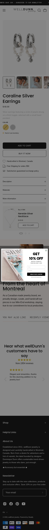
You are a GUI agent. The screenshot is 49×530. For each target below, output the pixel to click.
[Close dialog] (46, 250)
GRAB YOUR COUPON (36, 274)
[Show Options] (44, 270)
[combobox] (36, 270)
